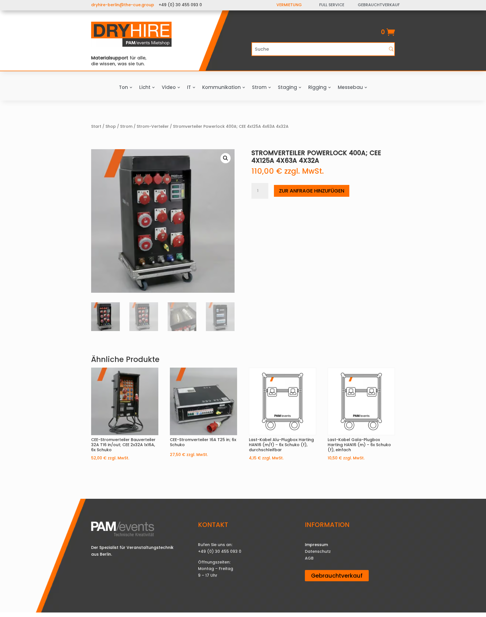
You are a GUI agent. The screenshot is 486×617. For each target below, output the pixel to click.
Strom (126, 126)
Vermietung (289, 5)
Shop (110, 126)
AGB (309, 558)
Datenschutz (318, 551)
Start (96, 126)
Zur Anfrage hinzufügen (311, 190)
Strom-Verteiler (153, 126)
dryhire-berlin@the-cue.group (122, 5)
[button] (225, 158)
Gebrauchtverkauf (337, 576)
